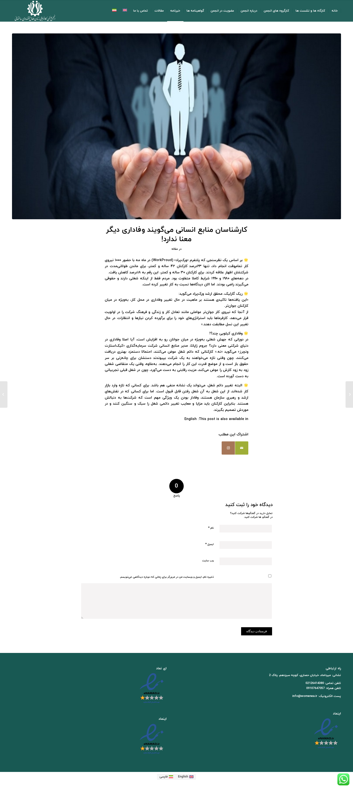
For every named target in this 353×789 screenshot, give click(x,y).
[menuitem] (335, 10)
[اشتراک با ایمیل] (241, 448)
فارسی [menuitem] (163, 777)
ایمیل (209, 544)
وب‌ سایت (208, 561)
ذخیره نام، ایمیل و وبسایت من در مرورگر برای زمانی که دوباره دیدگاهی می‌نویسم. (167, 577)
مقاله (174, 249)
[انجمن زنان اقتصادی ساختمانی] (35, 10)
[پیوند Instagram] (228, 448)
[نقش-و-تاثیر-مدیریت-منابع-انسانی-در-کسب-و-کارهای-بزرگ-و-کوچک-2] (176, 126)
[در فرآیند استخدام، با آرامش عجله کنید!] (349, 394)
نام (211, 528)
